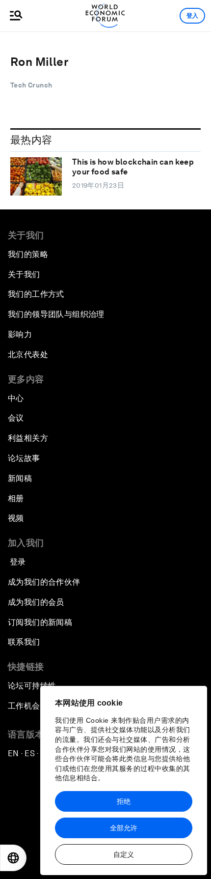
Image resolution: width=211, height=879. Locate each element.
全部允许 (123, 828)
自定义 (123, 854)
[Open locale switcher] (13, 858)
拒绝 (124, 801)
